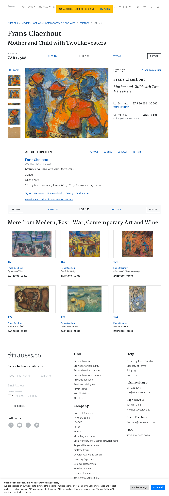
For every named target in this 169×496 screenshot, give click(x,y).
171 (115, 262)
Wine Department (82, 468)
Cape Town (134, 400)
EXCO (77, 427)
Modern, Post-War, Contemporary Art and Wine (48, 23)
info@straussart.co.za (138, 392)
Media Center (80, 389)
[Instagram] (11, 425)
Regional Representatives (87, 445)
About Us (78, 398)
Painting (69, 193)
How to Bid (132, 375)
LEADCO (78, 422)
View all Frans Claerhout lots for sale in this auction (49, 199)
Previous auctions (83, 379)
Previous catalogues (84, 384)
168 (10, 262)
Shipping (131, 370)
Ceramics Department (85, 464)
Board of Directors (83, 413)
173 (63, 317)
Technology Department (86, 477)
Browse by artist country (86, 366)
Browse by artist (82, 361)
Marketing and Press (84, 436)
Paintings (84, 23)
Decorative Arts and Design (88, 454)
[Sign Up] (151, 7)
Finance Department (84, 473)
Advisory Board (82, 417)
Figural (28, 193)
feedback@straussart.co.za (141, 422)
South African (82, 193)
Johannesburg (136, 383)
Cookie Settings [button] (139, 487)
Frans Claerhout (36, 160)
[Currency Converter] (138, 7)
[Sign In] (144, 7)
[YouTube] (19, 425)
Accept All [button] (158, 487)
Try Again (105, 9)
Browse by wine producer (87, 370)
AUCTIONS (27, 7)
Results (153, 209)
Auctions (13, 23)
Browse (154, 56)
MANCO (78, 431)
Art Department (81, 450)
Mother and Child (55, 193)
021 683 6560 (134, 405)
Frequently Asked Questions (141, 361)
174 (115, 317)
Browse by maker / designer (88, 375)
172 (10, 317)
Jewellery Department (85, 459)
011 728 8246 (134, 387)
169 (63, 262)
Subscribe (19, 406)
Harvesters (39, 193)
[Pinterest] (37, 425)
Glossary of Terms (136, 366)
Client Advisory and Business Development (96, 440)
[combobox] (12, 374)
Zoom (15, 70)
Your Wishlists (81, 393)
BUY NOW (43, 7)
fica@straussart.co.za (138, 435)
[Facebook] (28, 425)
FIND (125, 7)
